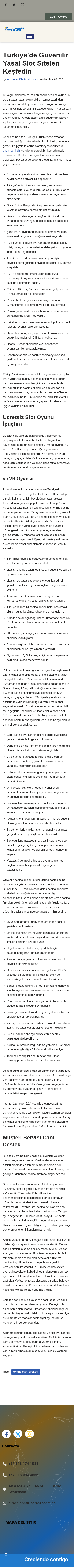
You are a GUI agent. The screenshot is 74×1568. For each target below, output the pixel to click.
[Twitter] (14, 5)
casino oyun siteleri (25, 1372)
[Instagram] (22, 5)
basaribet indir (11, 150)
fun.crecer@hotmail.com (21, 79)
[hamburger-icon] (30, 36)
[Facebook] (6, 5)
